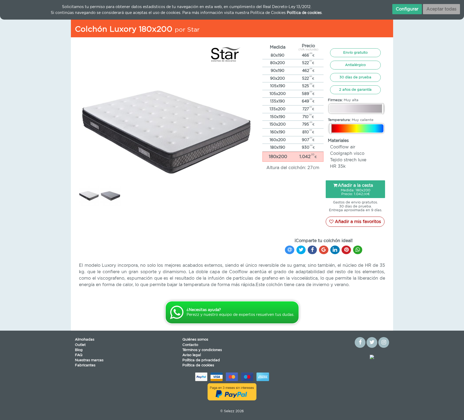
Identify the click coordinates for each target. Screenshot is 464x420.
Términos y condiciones (202, 350)
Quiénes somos (195, 339)
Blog (79, 350)
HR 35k (338, 166)
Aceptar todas (441, 9)
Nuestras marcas (89, 360)
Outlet (80, 345)
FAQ (78, 355)
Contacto (190, 345)
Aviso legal (191, 355)
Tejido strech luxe (348, 160)
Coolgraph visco (347, 153)
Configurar (407, 9)
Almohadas (84, 339)
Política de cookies (198, 365)
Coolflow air (342, 147)
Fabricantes (85, 365)
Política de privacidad (201, 360)
